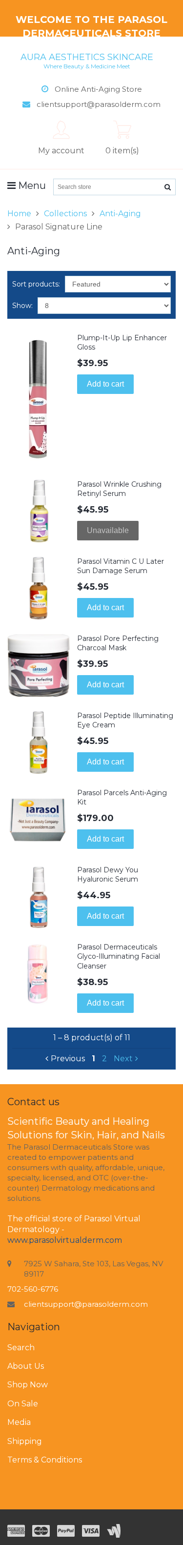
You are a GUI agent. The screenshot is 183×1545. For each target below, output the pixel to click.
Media (19, 1422)
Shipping (24, 1441)
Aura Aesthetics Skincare (86, 60)
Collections (65, 213)
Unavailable (108, 530)
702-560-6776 (32, 1289)
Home (19, 213)
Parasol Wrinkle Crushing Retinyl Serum (119, 489)
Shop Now (27, 1384)
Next (123, 1058)
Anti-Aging (120, 213)
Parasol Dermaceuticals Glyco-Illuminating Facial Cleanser (118, 956)
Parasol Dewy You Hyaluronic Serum (107, 874)
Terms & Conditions (44, 1459)
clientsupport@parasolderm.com (86, 1304)
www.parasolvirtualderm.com (64, 1240)
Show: (22, 305)
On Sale (22, 1403)
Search (21, 1347)
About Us (25, 1366)
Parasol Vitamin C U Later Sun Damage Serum (120, 566)
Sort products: (36, 284)
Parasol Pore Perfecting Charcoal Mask (118, 643)
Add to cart (105, 384)
